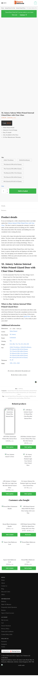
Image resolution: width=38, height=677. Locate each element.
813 (22, 344)
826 (25, 344)
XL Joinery (13, 334)
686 (14, 344)
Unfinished (13, 337)
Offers (3, 594)
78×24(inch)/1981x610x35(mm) (19, 349)
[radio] (8, 160)
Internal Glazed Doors (20, 8)
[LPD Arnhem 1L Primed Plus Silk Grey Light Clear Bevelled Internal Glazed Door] (9, 466)
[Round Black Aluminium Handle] (9, 513)
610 (11, 344)
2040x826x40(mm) (25, 347)
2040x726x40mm (15, 347)
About (3, 583)
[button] (19, 375)
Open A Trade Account (7, 613)
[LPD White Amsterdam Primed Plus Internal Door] (9, 421)
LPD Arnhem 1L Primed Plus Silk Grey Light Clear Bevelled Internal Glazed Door (9, 484)
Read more (28, 534)
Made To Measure (6, 604)
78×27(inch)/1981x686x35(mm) (19, 351)
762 (19, 344)
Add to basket (23, 191)
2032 (14, 363)
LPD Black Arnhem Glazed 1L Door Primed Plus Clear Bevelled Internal (28, 439)
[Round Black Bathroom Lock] (28, 548)
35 (10, 360)
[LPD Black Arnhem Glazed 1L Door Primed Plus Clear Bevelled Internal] (28, 421)
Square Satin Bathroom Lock (9, 561)
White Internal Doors (21, 392)
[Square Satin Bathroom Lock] (9, 548)
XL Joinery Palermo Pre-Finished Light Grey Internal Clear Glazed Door (28, 483)
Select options (9, 447)
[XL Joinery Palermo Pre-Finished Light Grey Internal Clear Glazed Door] (28, 466)
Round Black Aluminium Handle (10, 525)
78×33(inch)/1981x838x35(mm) (19, 355)
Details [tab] (3, 206)
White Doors (27, 398)
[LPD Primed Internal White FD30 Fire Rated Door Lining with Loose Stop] (28, 513)
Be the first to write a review (19, 375)
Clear (2, 186)
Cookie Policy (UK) (6, 634)
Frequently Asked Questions (9, 607)
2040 (18, 363)
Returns (3, 610)
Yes (11, 341)
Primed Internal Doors (10, 392)
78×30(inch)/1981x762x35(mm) (19, 353)
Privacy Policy (5, 628)
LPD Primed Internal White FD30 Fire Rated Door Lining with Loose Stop (28, 526)
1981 (11, 363)
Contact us (4, 586)
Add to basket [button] (9, 534)
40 (12, 360)
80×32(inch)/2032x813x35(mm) (19, 357)
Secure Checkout (6, 625)
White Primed (13, 331)
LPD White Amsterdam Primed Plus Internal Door (9, 437)
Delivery (3, 601)
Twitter (3, 646)
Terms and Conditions (7, 631)
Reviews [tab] (3, 210)
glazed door (27, 316)
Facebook (4, 641)
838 (28, 344)
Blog (2, 589)
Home (2, 8)
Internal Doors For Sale (10, 8)
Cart (2, 623)
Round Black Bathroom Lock (28, 561)
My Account (4, 620)
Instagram (4, 644)
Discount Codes (5, 591)
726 (16, 344)
